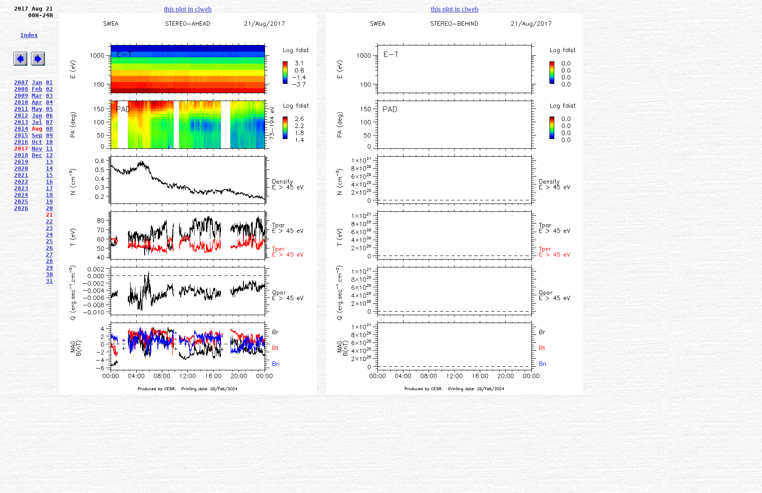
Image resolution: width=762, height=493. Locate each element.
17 (49, 188)
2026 (21, 208)
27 (49, 254)
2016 (21, 142)
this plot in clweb (188, 9)
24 (49, 234)
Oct (37, 142)
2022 (21, 181)
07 (49, 122)
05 (49, 108)
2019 (21, 161)
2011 (21, 108)
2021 (21, 175)
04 (49, 102)
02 (49, 89)
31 (49, 281)
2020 (21, 168)
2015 (21, 135)
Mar (37, 95)
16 (49, 181)
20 (49, 208)
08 (49, 128)
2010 (21, 102)
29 (49, 267)
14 (49, 168)
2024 (21, 195)
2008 (21, 89)
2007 (21, 82)
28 (49, 261)
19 (49, 201)
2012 (21, 115)
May (37, 108)
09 (49, 135)
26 (49, 248)
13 (49, 161)
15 (49, 175)
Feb (37, 89)
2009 (21, 95)
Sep (37, 135)
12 (49, 155)
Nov (37, 148)
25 (49, 241)
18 (49, 195)
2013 (21, 122)
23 (49, 228)
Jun (37, 115)
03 (49, 95)
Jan (37, 82)
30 (49, 274)
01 (49, 82)
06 (49, 115)
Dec (37, 155)
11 (49, 148)
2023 (21, 188)
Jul (37, 122)
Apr (37, 102)
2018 (21, 155)
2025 (21, 201)
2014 (21, 128)
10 (49, 142)
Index (29, 35)
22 (49, 221)
